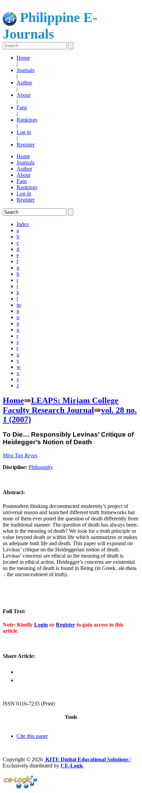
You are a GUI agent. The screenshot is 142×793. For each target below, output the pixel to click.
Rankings (27, 120)
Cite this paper (32, 736)
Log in (24, 132)
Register (25, 145)
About (23, 95)
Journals (25, 70)
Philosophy (41, 467)
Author (24, 82)
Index (23, 224)
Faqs (22, 107)
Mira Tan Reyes (20, 455)
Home (23, 58)
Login (41, 625)
